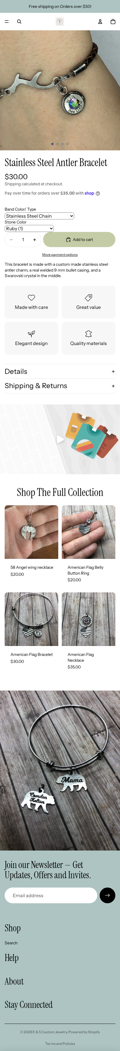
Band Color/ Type (20, 209)
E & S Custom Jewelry (50, 1032)
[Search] (19, 21)
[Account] (100, 21)
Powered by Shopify (84, 1032)
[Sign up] (107, 895)
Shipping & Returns (36, 385)
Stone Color (16, 222)
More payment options (60, 255)
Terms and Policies (60, 1043)
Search (11, 943)
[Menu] (6, 21)
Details (16, 371)
